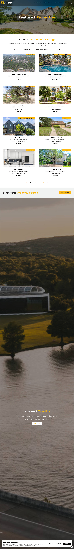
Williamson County (41, 49)
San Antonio (27, 49)
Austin (16, 49)
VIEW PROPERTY (19, 67)
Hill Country (56, 49)
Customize (59, 543)
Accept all (67, 543)
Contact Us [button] (37, 423)
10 (43, 182)
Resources (47, 2)
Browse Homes (65, 192)
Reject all (51, 543)
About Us (36, 2)
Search (41, 2)
